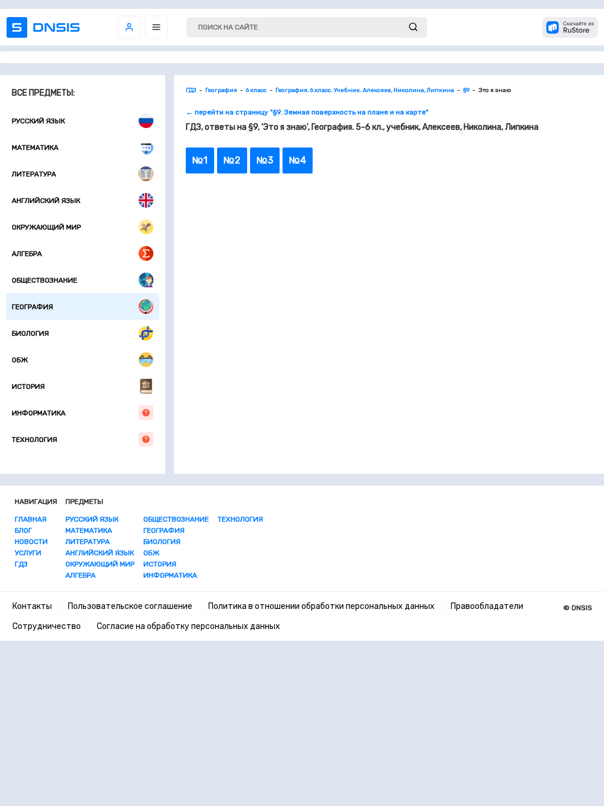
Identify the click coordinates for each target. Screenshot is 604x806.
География (32, 307)
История (28, 386)
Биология (30, 333)
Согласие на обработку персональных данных (188, 626)
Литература (34, 174)
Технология (34, 439)
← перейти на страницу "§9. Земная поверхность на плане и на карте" (307, 112)
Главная (31, 519)
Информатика (38, 413)
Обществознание (44, 280)
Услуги (28, 553)
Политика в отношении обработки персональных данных (321, 606)
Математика (35, 147)
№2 (232, 160)
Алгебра (27, 254)
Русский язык (38, 121)
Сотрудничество (46, 626)
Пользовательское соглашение (130, 606)
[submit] (413, 27)
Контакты (32, 606)
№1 (200, 160)
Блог (23, 530)
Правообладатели (487, 606)
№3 (265, 160)
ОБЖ (20, 360)
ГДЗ (21, 564)
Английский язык (46, 200)
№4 (297, 160)
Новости (31, 542)
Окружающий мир (46, 227)
